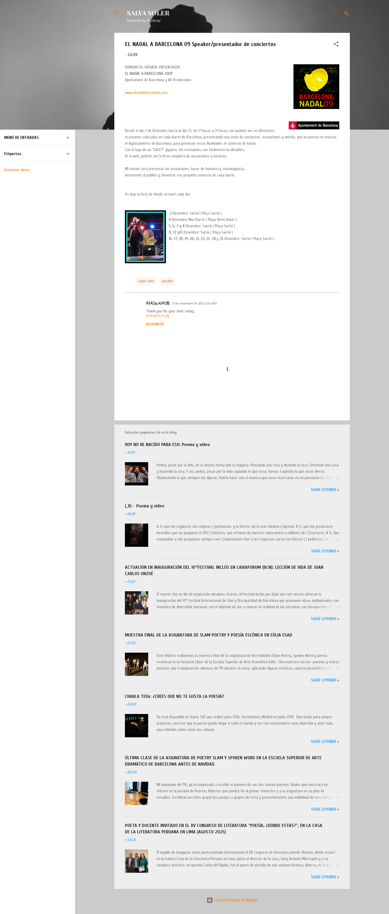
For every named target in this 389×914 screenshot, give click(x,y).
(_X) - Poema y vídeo (144, 506)
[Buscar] (346, 14)
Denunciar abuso (17, 169)
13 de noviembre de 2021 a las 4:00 (194, 303)
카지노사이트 (158, 303)
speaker (167, 281)
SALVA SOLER (148, 12)
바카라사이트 (158, 316)
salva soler (146, 281)
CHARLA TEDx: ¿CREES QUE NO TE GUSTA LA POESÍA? (174, 696)
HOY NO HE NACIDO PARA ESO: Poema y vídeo (167, 444)
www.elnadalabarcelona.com (146, 92)
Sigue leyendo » (325, 490)
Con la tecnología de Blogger (235, 900)
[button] (336, 45)
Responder (155, 324)
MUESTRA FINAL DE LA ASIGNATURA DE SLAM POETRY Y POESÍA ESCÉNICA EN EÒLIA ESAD (208, 635)
